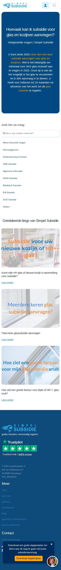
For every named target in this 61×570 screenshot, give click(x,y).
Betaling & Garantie (12, 185)
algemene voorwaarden (14, 519)
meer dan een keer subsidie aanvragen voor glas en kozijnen (32, 58)
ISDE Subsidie (9, 164)
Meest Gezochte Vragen (14, 142)
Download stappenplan (28, 558)
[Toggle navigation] (54, 5)
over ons (6, 496)
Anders (6, 207)
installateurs (8, 507)
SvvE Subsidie (9, 199)
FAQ (4, 490)
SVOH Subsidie (10, 178)
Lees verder (7, 282)
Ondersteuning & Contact (15, 157)
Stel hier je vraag (11, 539)
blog (4, 513)
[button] (45, 5)
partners (6, 502)
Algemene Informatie (13, 171)
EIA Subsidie (9, 192)
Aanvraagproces (10, 150)
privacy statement (11, 525)
